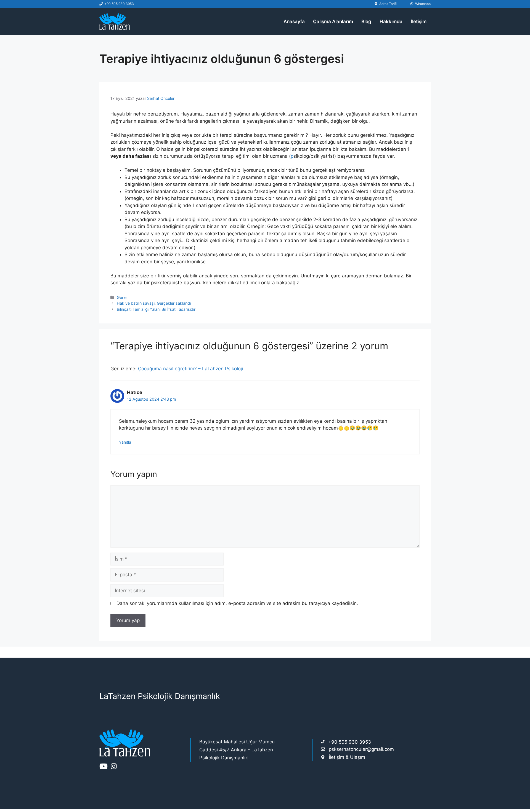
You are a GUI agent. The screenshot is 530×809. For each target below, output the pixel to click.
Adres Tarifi (388, 4)
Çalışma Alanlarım (333, 21)
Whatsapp (423, 4)
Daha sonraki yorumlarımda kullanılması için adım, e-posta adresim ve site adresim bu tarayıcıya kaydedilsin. (237, 603)
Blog (366, 21)
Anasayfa (294, 21)
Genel (122, 297)
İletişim (418, 21)
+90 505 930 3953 (119, 4)
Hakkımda (391, 21)
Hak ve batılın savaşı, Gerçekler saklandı (154, 303)
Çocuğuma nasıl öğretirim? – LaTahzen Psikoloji (190, 368)
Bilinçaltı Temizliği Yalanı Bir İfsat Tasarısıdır (156, 309)
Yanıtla (125, 442)
